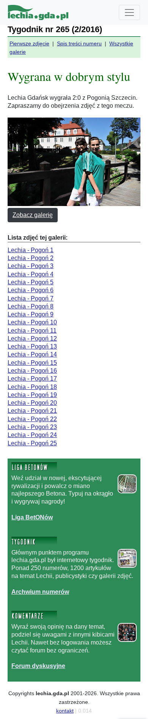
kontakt (65, 711)
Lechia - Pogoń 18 (32, 387)
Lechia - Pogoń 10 (32, 322)
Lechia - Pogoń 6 (31, 290)
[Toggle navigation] (129, 12)
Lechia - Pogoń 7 (31, 298)
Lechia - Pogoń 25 (32, 443)
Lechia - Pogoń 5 (31, 282)
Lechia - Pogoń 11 (32, 330)
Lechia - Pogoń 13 (32, 346)
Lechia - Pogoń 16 (32, 370)
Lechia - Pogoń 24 (32, 435)
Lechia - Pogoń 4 (31, 274)
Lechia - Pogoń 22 (32, 419)
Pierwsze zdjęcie (29, 43)
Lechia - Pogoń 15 (32, 363)
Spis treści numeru (79, 43)
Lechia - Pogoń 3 (31, 266)
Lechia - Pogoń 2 (31, 258)
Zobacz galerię (33, 215)
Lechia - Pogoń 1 (31, 250)
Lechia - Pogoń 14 (32, 354)
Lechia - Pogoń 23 (32, 427)
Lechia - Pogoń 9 (31, 314)
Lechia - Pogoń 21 (32, 411)
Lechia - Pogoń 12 (32, 338)
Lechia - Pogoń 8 (31, 306)
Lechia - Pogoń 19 (32, 395)
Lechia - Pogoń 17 (32, 378)
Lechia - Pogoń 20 (32, 403)
